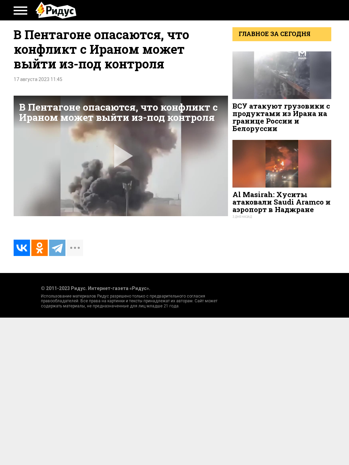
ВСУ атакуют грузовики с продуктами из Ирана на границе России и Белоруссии (281, 117)
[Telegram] (57, 248)
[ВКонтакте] (22, 248)
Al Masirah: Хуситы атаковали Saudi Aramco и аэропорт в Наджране (281, 202)
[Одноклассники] (39, 248)
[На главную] (55, 10)
